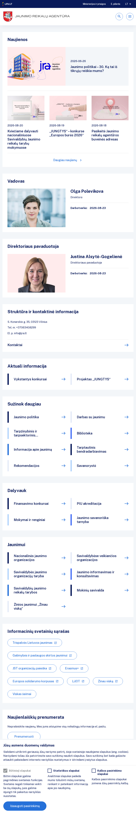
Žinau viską (105, 681)
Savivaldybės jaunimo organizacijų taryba (30, 574)
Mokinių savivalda (90, 590)
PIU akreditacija (89, 504)
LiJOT (76, 681)
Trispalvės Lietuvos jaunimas (32, 642)
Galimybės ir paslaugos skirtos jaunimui (40, 655)
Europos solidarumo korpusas (33, 681)
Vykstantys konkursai (30, 379)
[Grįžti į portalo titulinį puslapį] (7, 4)
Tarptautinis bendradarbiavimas (91, 449)
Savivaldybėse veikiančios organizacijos (96, 558)
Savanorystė (86, 466)
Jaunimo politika (26, 417)
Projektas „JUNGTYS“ (94, 379)
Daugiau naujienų (65, 160)
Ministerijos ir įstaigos (94, 4)
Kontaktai (14, 345)
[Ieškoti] (119, 16)
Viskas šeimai (22, 694)
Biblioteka (84, 433)
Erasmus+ (72, 668)
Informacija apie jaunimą (33, 450)
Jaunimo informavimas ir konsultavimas (95, 574)
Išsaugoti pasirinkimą (25, 806)
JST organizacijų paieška (30, 668)
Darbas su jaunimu (91, 417)
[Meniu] (130, 16)
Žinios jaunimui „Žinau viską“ (31, 606)
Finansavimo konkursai (31, 504)
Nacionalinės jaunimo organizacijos (30, 558)
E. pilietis (115, 4)
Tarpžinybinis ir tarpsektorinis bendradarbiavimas (28, 433)
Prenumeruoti (24, 736)
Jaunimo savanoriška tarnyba (92, 520)
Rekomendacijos (26, 466)
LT (126, 4)
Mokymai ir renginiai (29, 520)
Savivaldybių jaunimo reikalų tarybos (30, 590)
